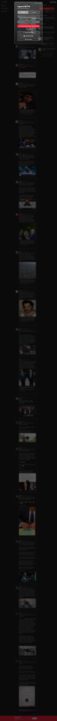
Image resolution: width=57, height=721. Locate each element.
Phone (34, 12)
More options (29, 39)
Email (24, 12)
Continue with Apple (29, 35)
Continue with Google (29, 32)
